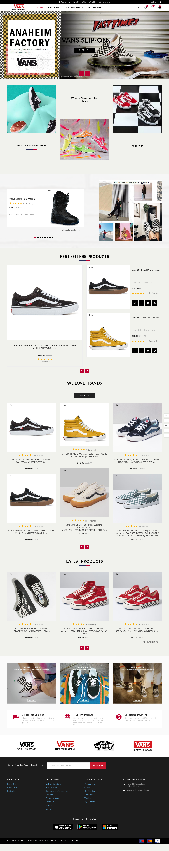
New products (13, 788)
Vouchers (88, 798)
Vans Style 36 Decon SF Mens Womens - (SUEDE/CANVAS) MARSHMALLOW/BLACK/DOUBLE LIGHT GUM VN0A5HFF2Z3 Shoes (85, 527)
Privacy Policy (51, 788)
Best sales (11, 791)
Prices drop (12, 784)
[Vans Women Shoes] (31, 683)
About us (49, 795)
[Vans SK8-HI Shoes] (137, 683)
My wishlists (89, 802)
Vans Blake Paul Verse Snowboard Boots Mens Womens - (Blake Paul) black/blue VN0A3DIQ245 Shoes (25, 199)
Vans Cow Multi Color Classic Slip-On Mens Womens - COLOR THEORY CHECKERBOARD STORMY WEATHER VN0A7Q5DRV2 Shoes (137, 533)
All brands (95, 7)
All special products (71, 230)
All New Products (151, 642)
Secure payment (52, 798)
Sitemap (49, 805)
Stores (48, 809)
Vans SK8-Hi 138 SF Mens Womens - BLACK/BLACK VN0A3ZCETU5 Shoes (32, 629)
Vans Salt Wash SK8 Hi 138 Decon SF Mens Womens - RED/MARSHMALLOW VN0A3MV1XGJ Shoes (84, 631)
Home (40, 7)
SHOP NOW (84, 50)
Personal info (89, 784)
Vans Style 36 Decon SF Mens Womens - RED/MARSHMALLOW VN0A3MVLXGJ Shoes (137, 629)
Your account (93, 779)
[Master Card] (149, 841)
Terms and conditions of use (57, 791)
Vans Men (54, 7)
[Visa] (157, 841)
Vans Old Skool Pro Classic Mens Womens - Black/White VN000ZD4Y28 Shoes (31, 461)
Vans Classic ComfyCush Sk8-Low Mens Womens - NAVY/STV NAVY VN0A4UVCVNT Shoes (137, 461)
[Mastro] (141, 841)
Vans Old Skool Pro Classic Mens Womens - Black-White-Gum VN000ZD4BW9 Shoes (31, 531)
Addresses (88, 795)
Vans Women (74, 7)
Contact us (50, 802)
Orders (87, 788)
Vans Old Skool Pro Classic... (146, 270)
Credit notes (89, 791)
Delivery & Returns (54, 784)
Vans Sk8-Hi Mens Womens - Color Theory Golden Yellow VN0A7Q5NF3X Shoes (84, 455)
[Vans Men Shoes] (84, 683)
